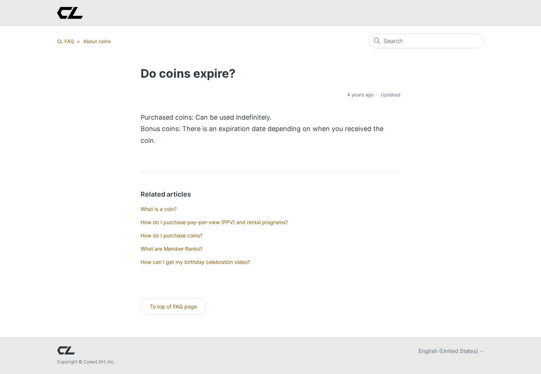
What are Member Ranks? (171, 249)
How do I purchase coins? (171, 235)
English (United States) (449, 351)
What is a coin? (159, 209)
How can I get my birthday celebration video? (195, 262)
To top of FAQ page (173, 306)
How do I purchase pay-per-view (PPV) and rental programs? (214, 222)
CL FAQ (65, 41)
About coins (97, 41)
